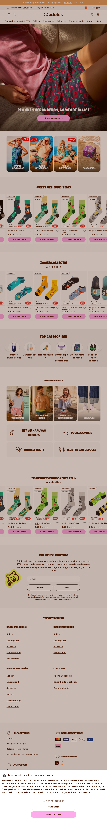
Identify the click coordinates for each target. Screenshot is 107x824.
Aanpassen (53, 807)
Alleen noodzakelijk (53, 801)
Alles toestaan (53, 814)
